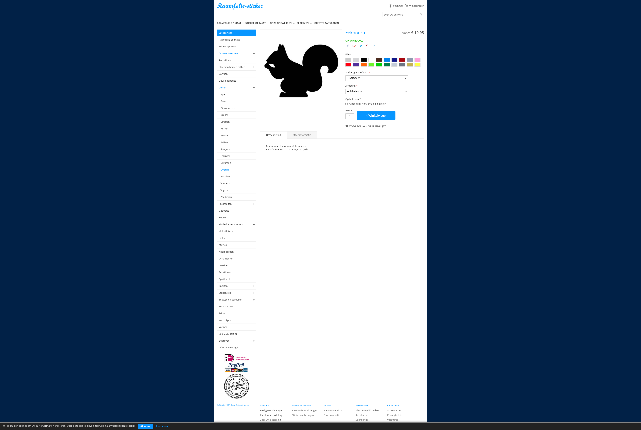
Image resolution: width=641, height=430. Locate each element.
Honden (225, 135)
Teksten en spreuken (230, 299)
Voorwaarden (394, 410)
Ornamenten (226, 258)
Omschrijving (273, 134)
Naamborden (226, 251)
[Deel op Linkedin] (374, 46)
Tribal (222, 313)
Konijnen (226, 149)
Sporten (223, 286)
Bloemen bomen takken (232, 67)
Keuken (223, 217)
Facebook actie (332, 415)
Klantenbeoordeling (271, 415)
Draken (225, 114)
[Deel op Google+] (354, 46)
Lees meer (162, 426)
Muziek (223, 244)
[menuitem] (230, 23)
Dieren (222, 87)
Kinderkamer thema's (231, 224)
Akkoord (145, 426)
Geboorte (224, 210)
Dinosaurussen (229, 108)
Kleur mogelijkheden (367, 410)
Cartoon (223, 73)
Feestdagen (225, 203)
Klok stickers (226, 231)
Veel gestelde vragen (271, 410)
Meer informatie (302, 134)
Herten (224, 128)
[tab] (273, 135)
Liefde (222, 238)
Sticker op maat (227, 46)
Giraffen (225, 121)
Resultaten (362, 415)
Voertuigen (225, 320)
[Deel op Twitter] (361, 46)
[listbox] (384, 62)
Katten (224, 142)
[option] (348, 60)
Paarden (225, 176)
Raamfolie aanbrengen (304, 410)
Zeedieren (226, 197)
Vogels (224, 190)
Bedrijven (224, 340)
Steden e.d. (225, 292)
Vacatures (392, 419)
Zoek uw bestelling (270, 419)
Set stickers (225, 272)
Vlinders (225, 183)
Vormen (223, 327)
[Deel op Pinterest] (367, 46)
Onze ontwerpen (228, 53)
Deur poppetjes (227, 80)
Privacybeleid (394, 415)
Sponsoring (362, 419)
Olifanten (226, 162)
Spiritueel (224, 279)
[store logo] (240, 6)
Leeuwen (226, 156)
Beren (224, 101)
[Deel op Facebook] (348, 46)
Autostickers (226, 60)
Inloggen (398, 5)
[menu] (320, 23)
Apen (223, 94)
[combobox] (403, 14)
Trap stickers (226, 306)
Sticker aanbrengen (303, 415)
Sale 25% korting (228, 333)
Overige (225, 169)
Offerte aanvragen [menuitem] (326, 23)
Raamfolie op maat (229, 39)
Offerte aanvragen (229, 347)
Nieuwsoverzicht (333, 410)
